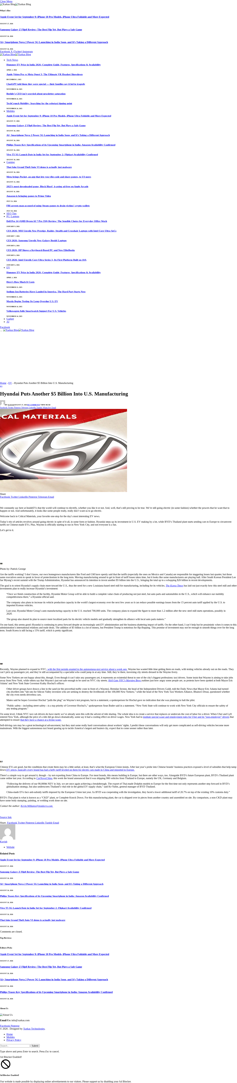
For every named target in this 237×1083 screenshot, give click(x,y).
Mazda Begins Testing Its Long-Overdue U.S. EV (32, 301)
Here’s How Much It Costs (20, 282)
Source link (6, 817)
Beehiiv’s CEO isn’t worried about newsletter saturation (35, 93)
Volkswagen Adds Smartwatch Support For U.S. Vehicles (36, 311)
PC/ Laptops (12, 216)
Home (3, 383)
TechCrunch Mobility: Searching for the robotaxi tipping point (39, 103)
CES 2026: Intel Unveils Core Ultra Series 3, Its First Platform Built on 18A (46, 260)
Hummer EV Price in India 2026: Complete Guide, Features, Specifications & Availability (53, 64)
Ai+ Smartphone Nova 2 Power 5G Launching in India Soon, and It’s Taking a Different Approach (54, 42)
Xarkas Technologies (34, 1028)
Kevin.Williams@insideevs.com (37, 806)
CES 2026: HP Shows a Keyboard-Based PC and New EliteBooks (40, 250)
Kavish (11, 405)
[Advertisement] (118, 357)
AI (7, 321)
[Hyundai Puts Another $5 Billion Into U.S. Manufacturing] (63, 491)
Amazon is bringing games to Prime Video (28, 196)
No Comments (33, 405)
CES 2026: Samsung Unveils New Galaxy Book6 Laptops (36, 240)
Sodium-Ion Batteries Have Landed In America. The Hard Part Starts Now (46, 291)
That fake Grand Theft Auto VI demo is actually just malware (39, 167)
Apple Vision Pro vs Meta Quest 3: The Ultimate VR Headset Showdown (44, 74)
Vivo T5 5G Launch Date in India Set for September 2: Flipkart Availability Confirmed (52, 154)
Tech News (12, 60)
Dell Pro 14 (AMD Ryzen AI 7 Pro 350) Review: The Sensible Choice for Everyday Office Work (56, 221)
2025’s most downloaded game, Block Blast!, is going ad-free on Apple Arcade (47, 186)
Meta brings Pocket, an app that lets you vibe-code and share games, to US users (48, 176)
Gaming (10, 162)
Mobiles (10, 111)
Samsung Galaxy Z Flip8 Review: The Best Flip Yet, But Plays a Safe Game (41, 29)
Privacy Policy (13, 1040)
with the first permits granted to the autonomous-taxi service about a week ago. (87, 669)
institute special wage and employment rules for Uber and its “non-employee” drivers (186, 717)
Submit (35, 1046)
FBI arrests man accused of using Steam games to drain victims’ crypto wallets (48, 205)
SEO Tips (11, 213)
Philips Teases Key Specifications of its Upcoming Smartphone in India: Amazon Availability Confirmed (60, 145)
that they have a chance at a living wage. (40, 719)
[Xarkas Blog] (15, 55)
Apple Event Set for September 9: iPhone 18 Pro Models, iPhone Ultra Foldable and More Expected (54, 16)
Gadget (10, 318)
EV (8, 267)
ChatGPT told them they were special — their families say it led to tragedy (45, 84)
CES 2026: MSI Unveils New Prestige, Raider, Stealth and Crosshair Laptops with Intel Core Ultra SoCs (61, 231)
